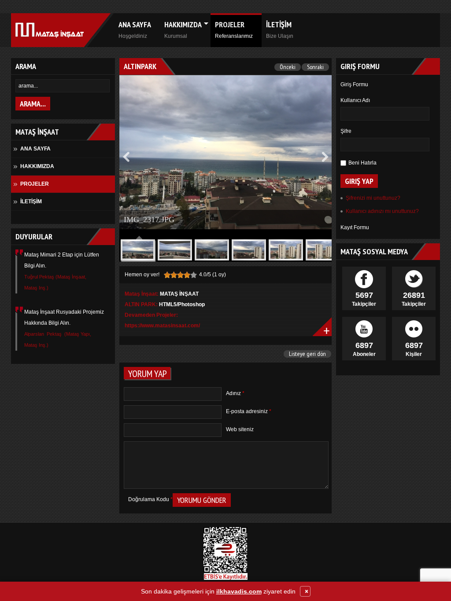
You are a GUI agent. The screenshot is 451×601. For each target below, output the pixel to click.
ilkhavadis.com (239, 591)
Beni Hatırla (362, 163)
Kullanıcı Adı (355, 100)
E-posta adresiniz (248, 411)
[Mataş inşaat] (47, 30)
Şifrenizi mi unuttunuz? (373, 198)
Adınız (235, 393)
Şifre (345, 131)
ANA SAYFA (134, 29)
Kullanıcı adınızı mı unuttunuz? (382, 211)
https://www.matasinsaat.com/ (162, 325)
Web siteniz (240, 429)
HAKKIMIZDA (183, 29)
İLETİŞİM (279, 29)
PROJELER (234, 29)
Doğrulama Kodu (150, 499)
